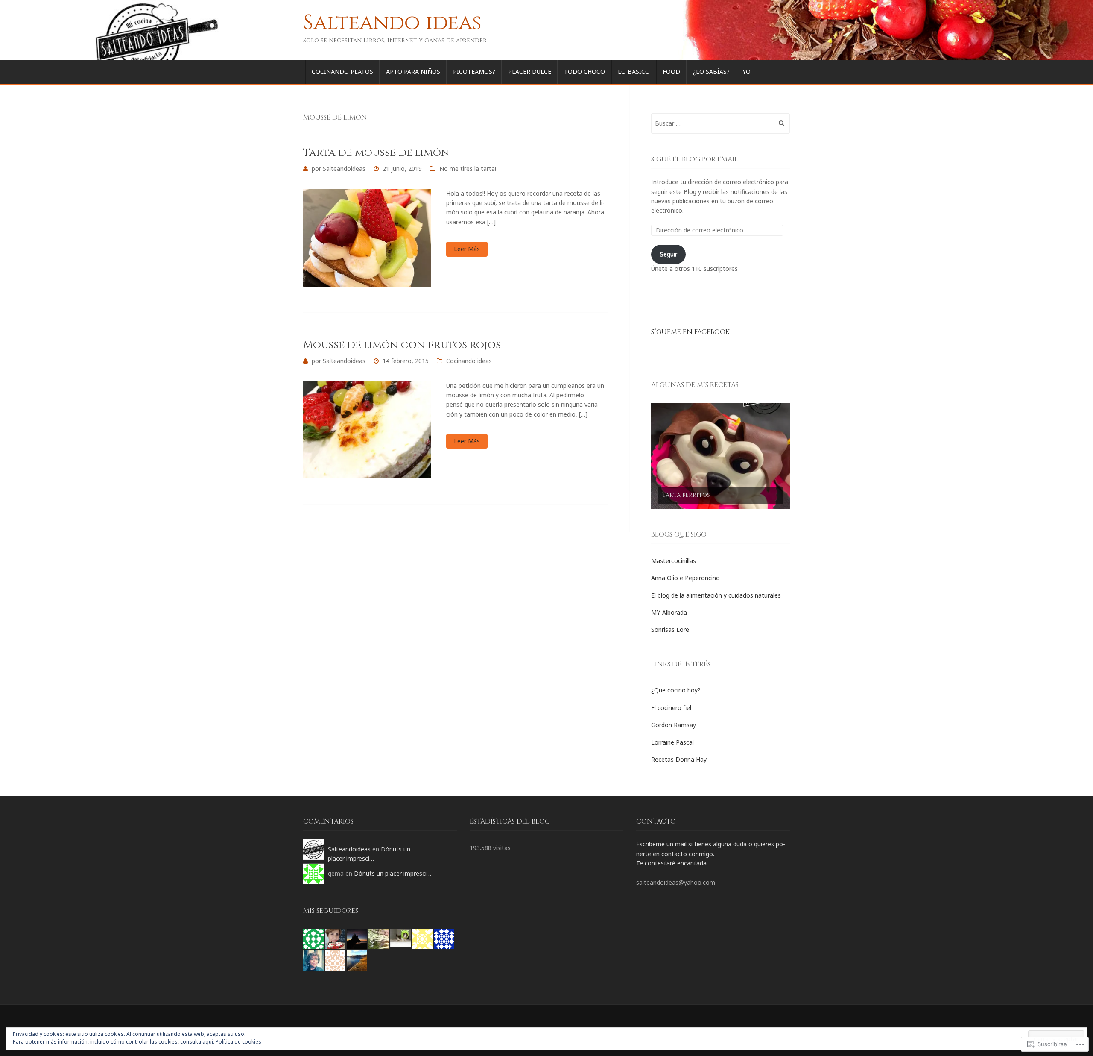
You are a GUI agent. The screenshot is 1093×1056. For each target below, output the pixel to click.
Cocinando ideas (469, 361)
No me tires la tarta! (467, 168)
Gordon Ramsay (673, 725)
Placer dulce (529, 71)
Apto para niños (413, 71)
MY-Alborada (669, 612)
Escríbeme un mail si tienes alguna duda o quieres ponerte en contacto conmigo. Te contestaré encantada (710, 853)
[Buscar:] (720, 123)
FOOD (671, 71)
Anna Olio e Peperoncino (685, 578)
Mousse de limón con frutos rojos (402, 345)
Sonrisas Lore (670, 629)
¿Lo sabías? (711, 71)
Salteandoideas (344, 168)
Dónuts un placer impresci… (392, 873)
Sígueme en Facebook (690, 332)
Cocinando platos (342, 71)
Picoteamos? (474, 71)
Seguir (668, 254)
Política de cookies (238, 1041)
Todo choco (584, 71)
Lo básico (634, 71)
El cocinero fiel (671, 708)
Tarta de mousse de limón (376, 153)
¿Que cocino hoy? (676, 690)
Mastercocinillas (673, 561)
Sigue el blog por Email (694, 159)
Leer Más (467, 249)
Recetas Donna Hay (679, 759)
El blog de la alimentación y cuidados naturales (716, 595)
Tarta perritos (686, 495)
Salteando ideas (392, 23)
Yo (746, 71)
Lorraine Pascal (672, 742)
